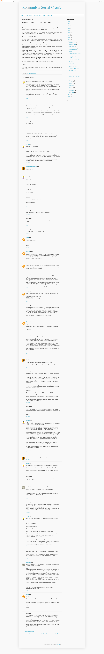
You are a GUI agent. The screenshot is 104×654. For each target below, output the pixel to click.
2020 (69, 21)
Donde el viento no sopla (74, 65)
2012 (69, 34)
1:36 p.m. (28, 558)
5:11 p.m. (27, 247)
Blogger (58, 644)
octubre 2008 (72, 46)
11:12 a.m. (28, 451)
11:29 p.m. (28, 317)
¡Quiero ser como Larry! (73, 68)
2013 (69, 32)
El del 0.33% (28, 485)
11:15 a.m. (28, 459)
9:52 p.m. (28, 287)
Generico (28, 144)
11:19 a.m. (28, 472)
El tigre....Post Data (73, 66)
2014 (69, 30)
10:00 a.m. (28, 367)
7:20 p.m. (28, 259)
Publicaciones (37, 15)
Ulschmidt (28, 251)
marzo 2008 (71, 89)
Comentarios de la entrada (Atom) (35, 636)
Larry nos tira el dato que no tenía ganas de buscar (39, 27)
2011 (69, 35)
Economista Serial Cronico (42, 7)
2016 (69, 26)
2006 (69, 96)
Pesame (70, 51)
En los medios (28, 15)
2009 (69, 39)
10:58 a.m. (28, 416)
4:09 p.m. (28, 214)
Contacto (49, 15)
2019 (69, 23)
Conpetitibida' (71, 63)
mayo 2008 (71, 85)
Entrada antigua (58, 633)
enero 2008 (71, 92)
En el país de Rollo (73, 54)
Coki (27, 79)
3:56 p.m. (28, 162)
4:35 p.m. (28, 590)
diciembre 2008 (72, 42)
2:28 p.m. (28, 99)
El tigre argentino (72, 70)
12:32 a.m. (28, 353)
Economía (29, 73)
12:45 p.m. (28, 545)
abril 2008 (71, 87)
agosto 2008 (71, 80)
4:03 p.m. (28, 481)
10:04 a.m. (28, 402)
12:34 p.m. (28, 512)
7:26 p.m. (28, 498)
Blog (44, 15)
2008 (69, 41)
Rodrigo (27, 594)
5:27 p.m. (28, 609)
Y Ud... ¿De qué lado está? (74, 59)
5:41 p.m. (28, 628)
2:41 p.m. (28, 127)
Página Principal (43, 633)
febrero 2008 (71, 90)
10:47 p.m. (28, 301)
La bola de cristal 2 (73, 49)
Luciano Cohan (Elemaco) (31, 166)
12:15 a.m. (28, 330)
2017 (69, 25)
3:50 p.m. (28, 140)
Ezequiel (27, 264)
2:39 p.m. (28, 117)
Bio (22, 15)
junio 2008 (71, 83)
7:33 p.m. (28, 270)
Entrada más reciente (27, 633)
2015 (69, 28)
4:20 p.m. (28, 225)
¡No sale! (70, 61)
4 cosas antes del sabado (74, 72)
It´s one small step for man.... (74, 53)
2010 (69, 37)
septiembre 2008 (72, 48)
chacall (27, 237)
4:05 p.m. (28, 206)
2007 (69, 94)
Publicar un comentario (29, 631)
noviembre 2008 (72, 44)
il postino (28, 321)
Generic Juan (33, 73)
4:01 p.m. (28, 171)
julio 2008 (71, 81)
